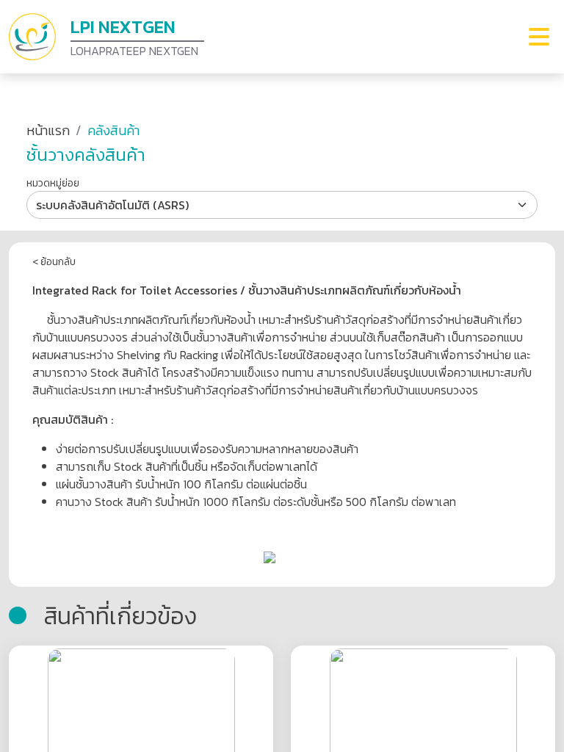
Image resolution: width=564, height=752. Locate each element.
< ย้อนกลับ (54, 262)
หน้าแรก (48, 130)
